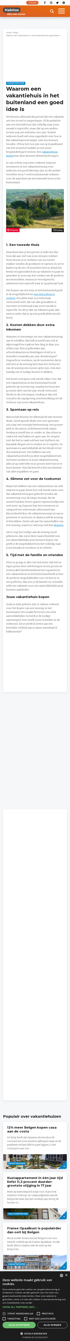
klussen (58, 525)
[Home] (14, 11)
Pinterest (64, 2)
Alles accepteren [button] (19, 1325)
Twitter (57, 2)
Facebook (45, 2)
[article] (35, 1145)
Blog (16, 33)
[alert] (35, 1306)
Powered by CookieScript (35, 1337)
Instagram (51, 2)
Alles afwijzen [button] (52, 1325)
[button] (35, 1307)
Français (32, 3)
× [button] (66, 1275)
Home (9, 33)
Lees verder (26, 1302)
